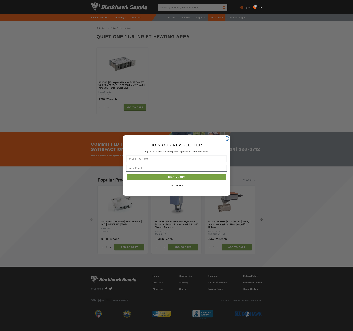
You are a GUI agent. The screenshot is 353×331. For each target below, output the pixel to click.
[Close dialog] (227, 138)
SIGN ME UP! (176, 177)
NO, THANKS (176, 185)
